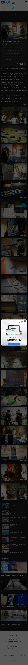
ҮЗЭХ (14, 343)
